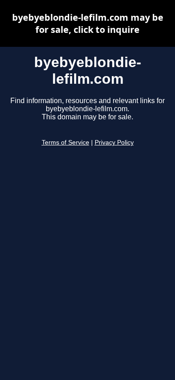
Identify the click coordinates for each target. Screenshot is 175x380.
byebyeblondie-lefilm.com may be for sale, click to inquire (87, 23)
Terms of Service (65, 142)
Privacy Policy (114, 142)
